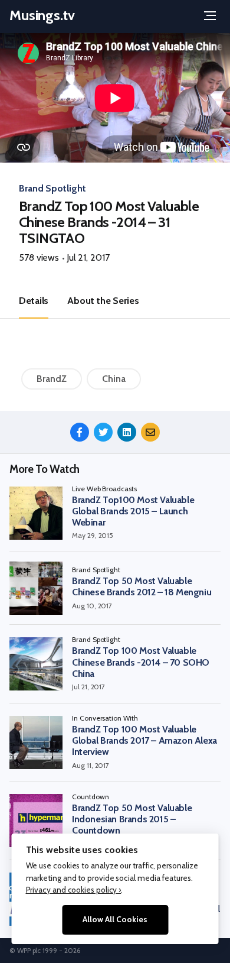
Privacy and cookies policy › (73, 889)
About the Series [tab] (103, 300)
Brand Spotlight (52, 188)
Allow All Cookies (115, 919)
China (114, 378)
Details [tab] (33, 300)
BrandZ (52, 378)
